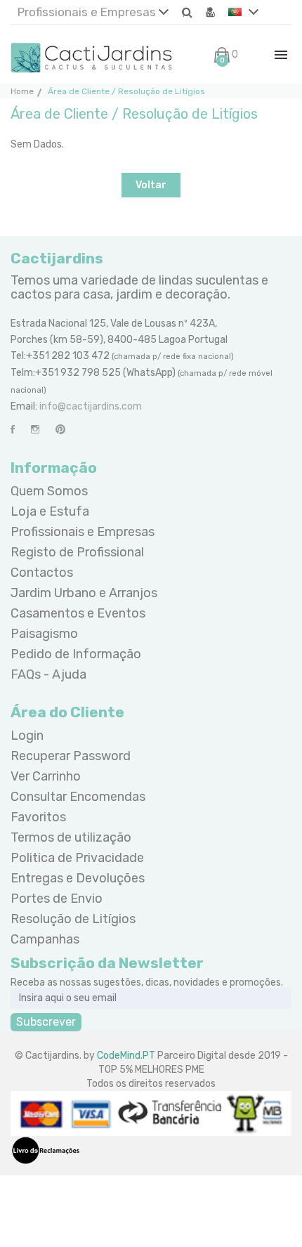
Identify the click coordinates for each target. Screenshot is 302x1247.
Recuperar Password (71, 756)
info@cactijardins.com (90, 406)
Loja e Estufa (50, 511)
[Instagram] (35, 429)
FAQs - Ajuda (48, 674)
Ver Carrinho (46, 776)
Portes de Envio (57, 898)
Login (27, 735)
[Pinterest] (60, 429)
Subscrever (46, 1022)
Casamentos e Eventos (78, 613)
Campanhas (45, 939)
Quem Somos (49, 491)
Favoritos (38, 817)
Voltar (151, 185)
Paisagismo (44, 633)
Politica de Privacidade (77, 858)
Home (22, 91)
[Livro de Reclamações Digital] (46, 1150)
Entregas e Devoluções (78, 878)
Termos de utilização (71, 837)
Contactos (42, 572)
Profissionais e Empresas (88, 12)
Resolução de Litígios (73, 919)
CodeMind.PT (126, 1056)
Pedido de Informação (76, 654)
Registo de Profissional (77, 552)
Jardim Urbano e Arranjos (84, 593)
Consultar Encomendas (78, 796)
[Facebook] (13, 429)
